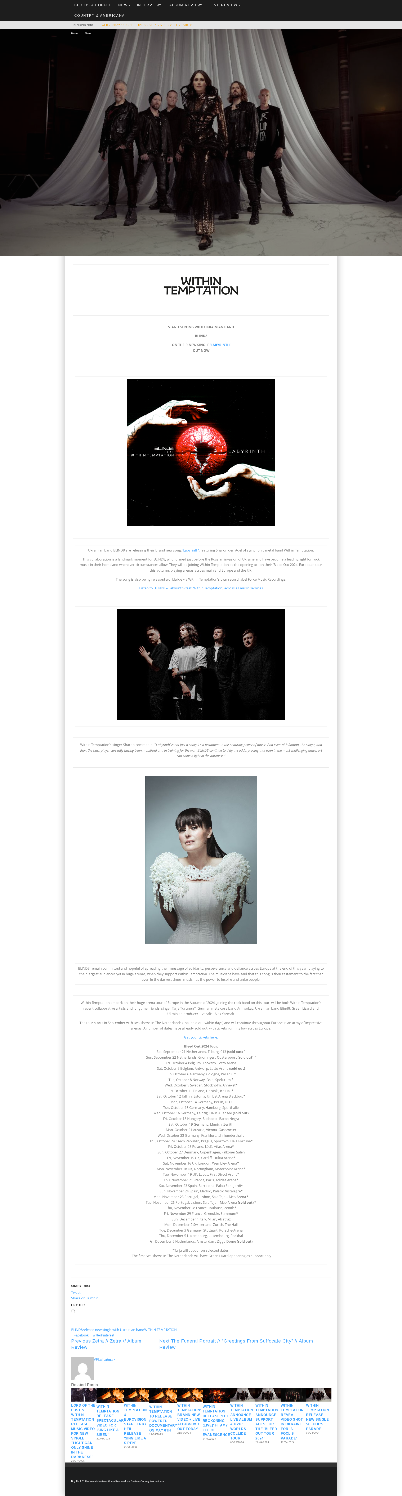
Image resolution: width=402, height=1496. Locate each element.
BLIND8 (77, 1329)
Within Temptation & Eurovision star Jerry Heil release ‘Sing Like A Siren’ (135, 1424)
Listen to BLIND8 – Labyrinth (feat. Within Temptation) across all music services (201, 588)
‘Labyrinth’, (191, 550)
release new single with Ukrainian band (113, 1329)
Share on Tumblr (84, 1298)
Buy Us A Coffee (93, 5)
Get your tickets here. (201, 1037)
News (124, 5)
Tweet (76, 1292)
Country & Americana (99, 15)
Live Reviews (225, 5)
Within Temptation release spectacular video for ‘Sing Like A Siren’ (110, 1420)
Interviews (150, 5)
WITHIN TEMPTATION (160, 1329)
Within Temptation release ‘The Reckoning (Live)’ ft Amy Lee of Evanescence (216, 1421)
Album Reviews (186, 5)
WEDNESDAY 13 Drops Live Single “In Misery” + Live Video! (147, 25)
